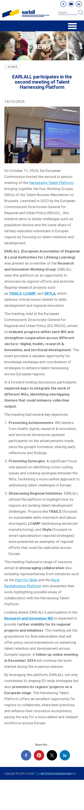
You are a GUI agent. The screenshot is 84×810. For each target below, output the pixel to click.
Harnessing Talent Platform (51, 183)
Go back (12, 66)
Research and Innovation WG (28, 618)
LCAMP (29, 293)
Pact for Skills (26, 580)
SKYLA (50, 293)
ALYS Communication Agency (58, 773)
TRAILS (15, 293)
